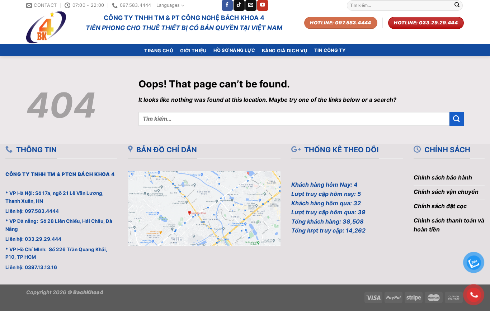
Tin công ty (330, 50)
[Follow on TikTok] (239, 5)
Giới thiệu (193, 50)
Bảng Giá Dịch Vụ (284, 50)
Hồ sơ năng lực (234, 50)
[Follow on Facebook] (227, 5)
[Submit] (457, 5)
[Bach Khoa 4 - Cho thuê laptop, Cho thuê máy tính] (50, 27)
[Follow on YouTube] (262, 5)
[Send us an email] (250, 5)
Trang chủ (158, 50)
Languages (168, 5)
